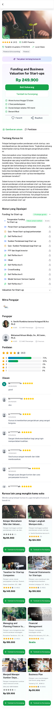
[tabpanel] (27, 240)
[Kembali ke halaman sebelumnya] (2, 4)
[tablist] (27, 130)
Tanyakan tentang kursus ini (29, 59)
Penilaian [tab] (32, 129)
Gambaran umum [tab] (14, 129)
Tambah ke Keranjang (27, 94)
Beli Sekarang (27, 87)
